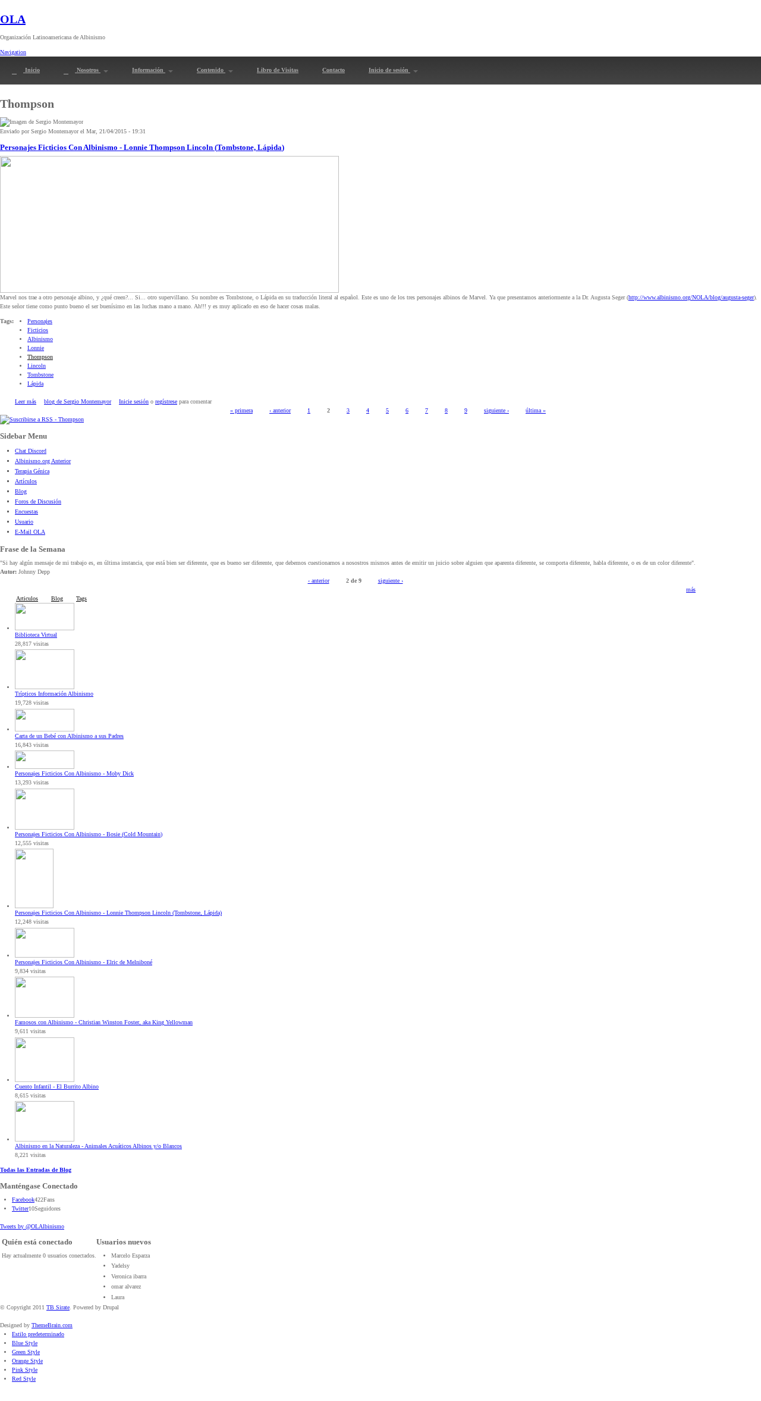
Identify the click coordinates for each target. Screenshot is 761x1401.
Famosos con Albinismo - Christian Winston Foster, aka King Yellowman (104, 1022)
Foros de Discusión (38, 501)
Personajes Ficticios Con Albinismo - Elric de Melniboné (83, 962)
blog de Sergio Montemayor (77, 401)
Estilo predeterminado (38, 1334)
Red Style (24, 1378)
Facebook (23, 1199)
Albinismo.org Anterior (43, 461)
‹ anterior (280, 410)
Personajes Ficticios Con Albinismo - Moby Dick (74, 773)
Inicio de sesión (389, 70)
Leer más (25, 401)
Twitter (20, 1208)
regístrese (166, 401)
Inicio (31, 70)
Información (148, 70)
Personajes (39, 321)
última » (536, 410)
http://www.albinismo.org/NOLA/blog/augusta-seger (691, 297)
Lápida (35, 383)
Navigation (13, 52)
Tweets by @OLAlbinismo (32, 1226)
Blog (21, 491)
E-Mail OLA (30, 531)
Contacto (333, 70)
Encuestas (26, 511)
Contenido (211, 70)
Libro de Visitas (277, 70)
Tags (81, 598)
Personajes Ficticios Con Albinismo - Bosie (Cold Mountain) (88, 834)
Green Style (26, 1352)
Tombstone (40, 374)
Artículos (26, 481)
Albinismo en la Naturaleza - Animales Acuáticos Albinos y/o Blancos (98, 1146)
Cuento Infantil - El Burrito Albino (57, 1086)
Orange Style (27, 1361)
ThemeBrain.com (52, 1325)
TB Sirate (58, 1307)
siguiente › (496, 410)
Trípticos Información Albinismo (54, 693)
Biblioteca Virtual (36, 634)
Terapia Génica (32, 471)
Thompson (40, 357)
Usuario (24, 521)
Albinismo (40, 339)
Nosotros (87, 70)
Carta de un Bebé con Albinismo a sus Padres (69, 736)
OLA (13, 19)
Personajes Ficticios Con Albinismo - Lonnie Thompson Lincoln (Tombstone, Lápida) (142, 147)
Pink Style (24, 1369)
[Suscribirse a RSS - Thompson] (42, 419)
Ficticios (37, 330)
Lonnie (35, 348)
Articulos (27, 598)
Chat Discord (30, 451)
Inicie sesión (134, 401)
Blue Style (24, 1343)
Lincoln (36, 365)
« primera (241, 410)
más (691, 589)
